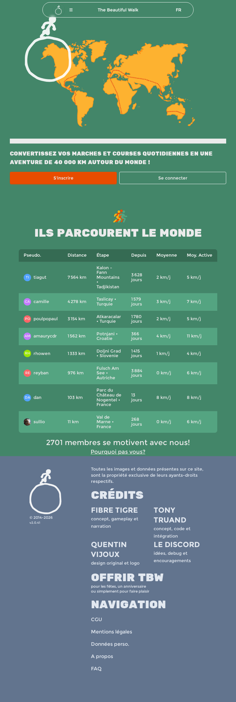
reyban (37, 373)
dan (33, 397)
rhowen (38, 353)
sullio (35, 422)
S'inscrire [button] (63, 178)
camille (37, 301)
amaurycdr (41, 336)
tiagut (36, 277)
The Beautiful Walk (118, 10)
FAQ (96, 669)
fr (178, 10)
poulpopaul (41, 318)
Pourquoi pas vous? (118, 451)
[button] (71, 10)
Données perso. (110, 644)
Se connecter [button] (172, 178)
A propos (102, 656)
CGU (96, 619)
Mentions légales (111, 632)
